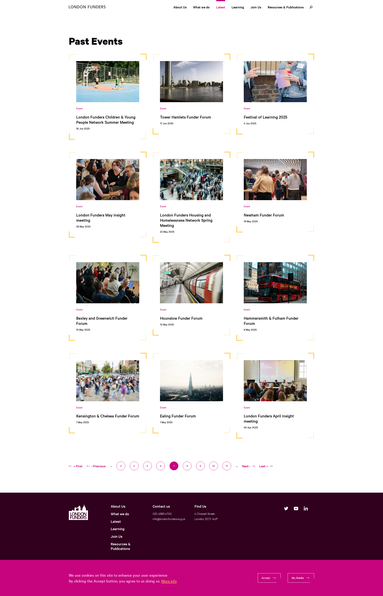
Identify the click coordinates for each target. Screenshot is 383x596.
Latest (220, 7)
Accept (266, 577)
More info (169, 580)
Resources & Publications (286, 7)
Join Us (256, 7)
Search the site (311, 7)
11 (228, 466)
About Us (180, 7)
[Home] (87, 7)
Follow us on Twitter (286, 508)
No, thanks (298, 577)
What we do (201, 7)
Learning (238, 7)
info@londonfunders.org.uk (169, 519)
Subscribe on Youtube (295, 508)
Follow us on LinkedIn (305, 508)
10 (215, 466)
